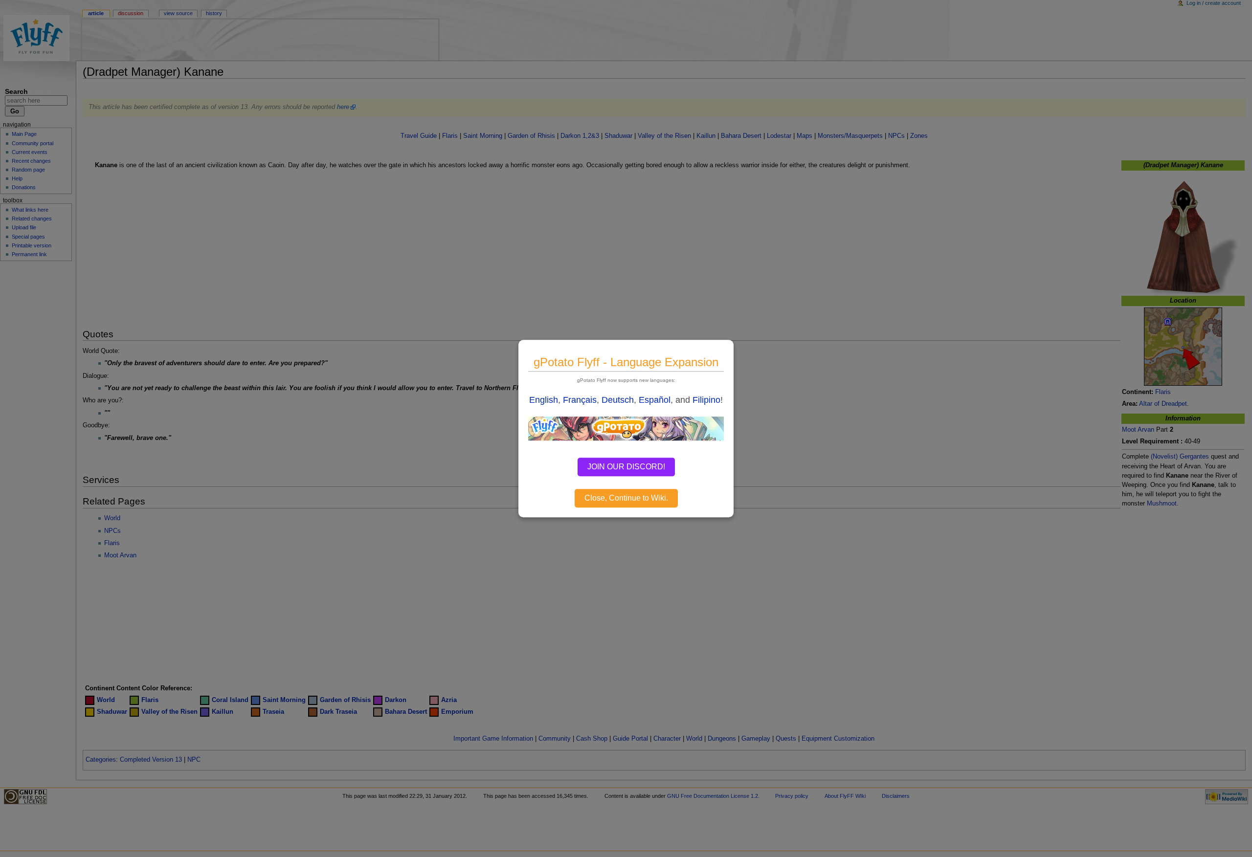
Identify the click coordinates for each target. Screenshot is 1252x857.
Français (580, 400)
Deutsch (618, 400)
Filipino (706, 400)
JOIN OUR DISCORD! (626, 466)
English (543, 400)
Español (655, 400)
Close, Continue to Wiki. (626, 498)
